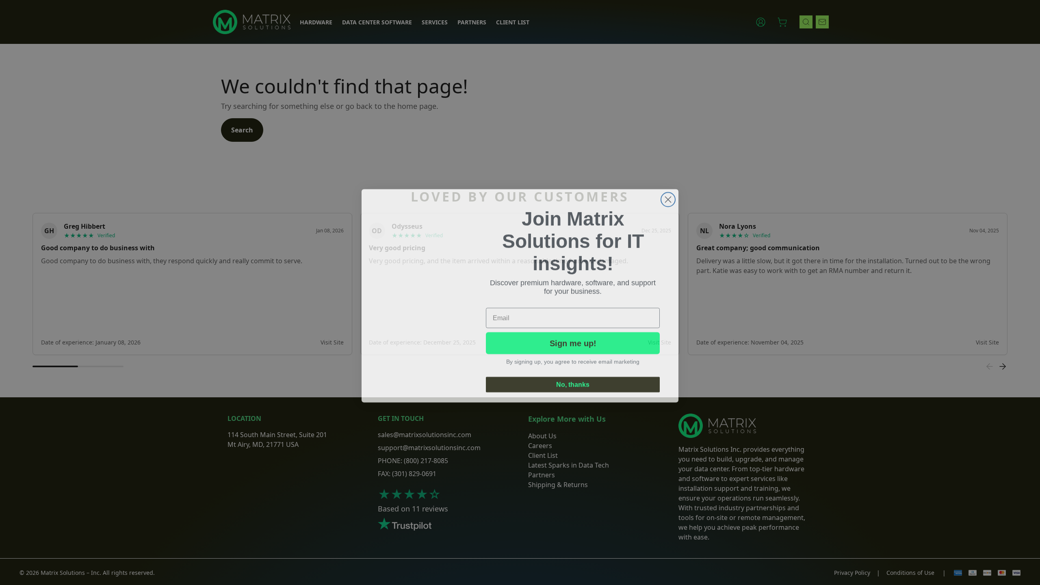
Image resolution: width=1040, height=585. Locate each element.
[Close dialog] (668, 196)
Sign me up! (573, 340)
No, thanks (572, 381)
